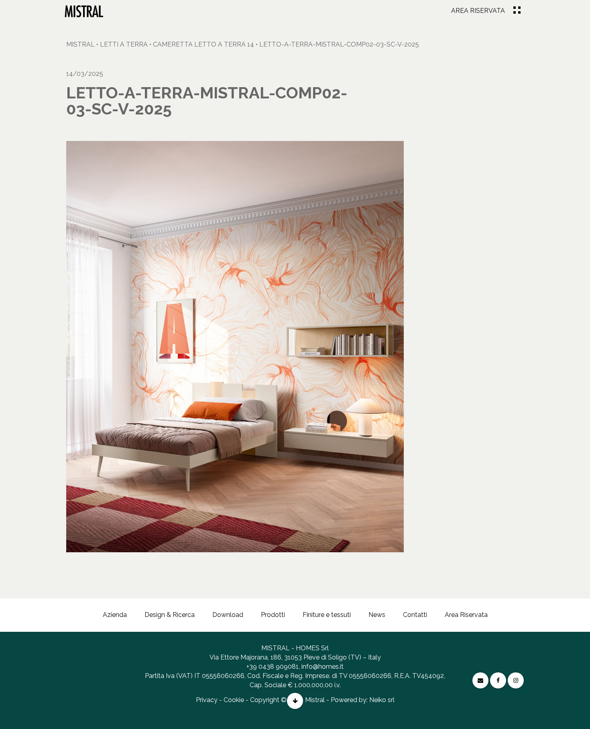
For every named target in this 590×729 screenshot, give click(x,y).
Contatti (415, 615)
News (376, 615)
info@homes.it (322, 666)
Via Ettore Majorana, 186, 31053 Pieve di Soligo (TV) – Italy (295, 657)
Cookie (234, 700)
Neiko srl (382, 700)
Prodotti (273, 615)
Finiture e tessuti (327, 615)
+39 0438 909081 (272, 666)
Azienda (115, 615)
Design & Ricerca (169, 615)
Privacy (207, 700)
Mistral (80, 44)
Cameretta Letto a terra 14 (203, 44)
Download (227, 615)
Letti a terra (124, 44)
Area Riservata (478, 10)
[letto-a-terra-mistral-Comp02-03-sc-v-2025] (83, 11)
